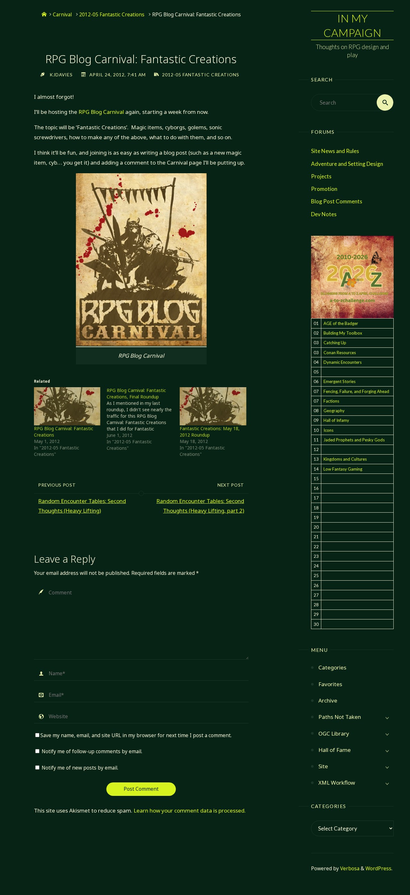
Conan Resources (340, 352)
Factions (331, 401)
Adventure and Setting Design (347, 163)
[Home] (44, 14)
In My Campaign (352, 25)
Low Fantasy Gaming (343, 469)
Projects (321, 176)
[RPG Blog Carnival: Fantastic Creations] (67, 406)
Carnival (62, 14)
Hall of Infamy (336, 420)
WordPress (378, 868)
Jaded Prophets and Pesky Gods (354, 439)
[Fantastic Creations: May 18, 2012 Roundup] (213, 406)
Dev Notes (324, 214)
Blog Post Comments (336, 201)
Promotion (324, 188)
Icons (328, 430)
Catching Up (335, 342)
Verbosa (349, 868)
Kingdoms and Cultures (345, 459)
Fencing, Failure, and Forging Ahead (356, 391)
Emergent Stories (340, 381)
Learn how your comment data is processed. (190, 810)
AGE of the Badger (341, 323)
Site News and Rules (335, 151)
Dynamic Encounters (343, 362)
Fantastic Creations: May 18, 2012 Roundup (210, 431)
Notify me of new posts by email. (80, 767)
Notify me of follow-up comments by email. (92, 751)
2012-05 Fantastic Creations (111, 14)
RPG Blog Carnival (101, 111)
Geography (334, 410)
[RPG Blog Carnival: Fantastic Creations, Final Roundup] (143, 419)
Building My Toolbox (343, 333)
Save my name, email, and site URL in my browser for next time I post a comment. (136, 735)
